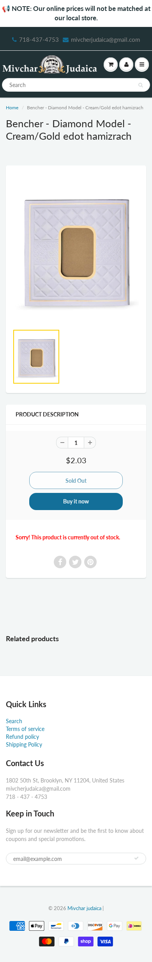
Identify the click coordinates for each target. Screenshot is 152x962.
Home (12, 107)
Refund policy (22, 736)
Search (14, 721)
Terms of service (25, 729)
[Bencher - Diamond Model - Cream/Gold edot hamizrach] (76, 249)
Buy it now (76, 501)
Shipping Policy (24, 744)
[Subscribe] (136, 858)
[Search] (140, 85)
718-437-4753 (39, 39)
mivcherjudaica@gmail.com (105, 39)
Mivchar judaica (84, 908)
